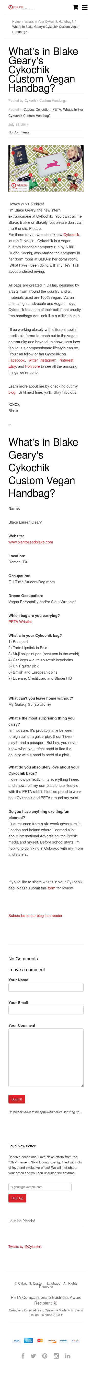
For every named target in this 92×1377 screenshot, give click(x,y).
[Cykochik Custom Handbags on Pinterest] (45, 1355)
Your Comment (21, 1025)
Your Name (18, 980)
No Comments (19, 132)
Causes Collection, (38, 109)
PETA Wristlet (20, 621)
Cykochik (71, 234)
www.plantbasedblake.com (30, 541)
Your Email (18, 1002)
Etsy (12, 366)
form (51, 887)
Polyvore (32, 366)
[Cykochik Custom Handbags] (20, 7)
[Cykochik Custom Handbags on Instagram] (56, 1355)
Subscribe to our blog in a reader (35, 915)
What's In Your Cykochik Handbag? (49, 21)
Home (16, 21)
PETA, (57, 109)
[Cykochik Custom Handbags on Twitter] (33, 1355)
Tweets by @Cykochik (25, 1246)
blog (11, 392)
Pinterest (66, 360)
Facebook (16, 360)
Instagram (48, 360)
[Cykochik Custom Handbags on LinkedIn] (68, 1355)
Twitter (32, 360)
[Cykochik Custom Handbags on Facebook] (23, 1355)
